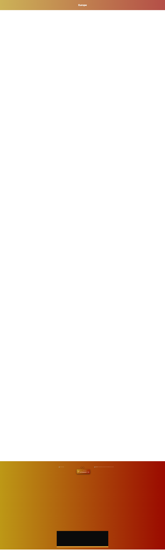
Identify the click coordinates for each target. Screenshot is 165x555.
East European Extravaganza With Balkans (131, 108)
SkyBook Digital (90, 546)
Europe (101, 21)
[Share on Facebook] (100, 456)
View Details (154, 30)
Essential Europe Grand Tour (127, 55)
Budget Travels (122, 109)
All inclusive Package (123, 174)
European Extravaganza (126, 134)
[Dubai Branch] (76, 535)
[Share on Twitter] (102, 456)
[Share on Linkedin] (103, 456)
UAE (148, 312)
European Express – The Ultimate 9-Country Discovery (134, 160)
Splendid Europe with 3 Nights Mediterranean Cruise (134, 185)
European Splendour (125, 245)
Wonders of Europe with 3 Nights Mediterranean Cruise (135, 221)
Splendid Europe (124, 173)
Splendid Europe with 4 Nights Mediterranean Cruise (134, 197)
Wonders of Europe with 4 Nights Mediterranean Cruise (135, 233)
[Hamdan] (58, 535)
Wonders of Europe (125, 209)
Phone (63, 540)
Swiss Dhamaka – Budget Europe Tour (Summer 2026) (134, 68)
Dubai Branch (83, 533)
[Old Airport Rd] (94, 535)
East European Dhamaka (126, 257)
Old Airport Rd (101, 533)
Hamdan (63, 533)
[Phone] (59, 541)
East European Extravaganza (127, 95)
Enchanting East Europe (126, 121)
